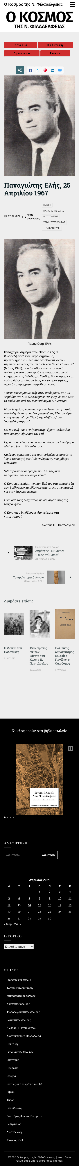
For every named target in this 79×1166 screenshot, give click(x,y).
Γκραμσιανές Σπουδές (20, 1052)
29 (39, 918)
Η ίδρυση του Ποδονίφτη (13, 650)
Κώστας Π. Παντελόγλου (21, 1028)
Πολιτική (55, 45)
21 (29, 911)
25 (70, 911)
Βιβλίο (11, 1092)
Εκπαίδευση (14, 1108)
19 (9, 911)
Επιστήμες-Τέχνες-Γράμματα (24, 1116)
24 (59, 911)
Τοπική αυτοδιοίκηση (20, 988)
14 (29, 905)
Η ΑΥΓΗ (47, 205)
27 (19, 918)
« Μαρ (8, 924)
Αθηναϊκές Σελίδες (18, 1004)
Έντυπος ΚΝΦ (15, 1140)
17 (59, 905)
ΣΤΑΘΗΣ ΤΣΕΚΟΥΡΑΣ (54, 222)
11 (70, 898)
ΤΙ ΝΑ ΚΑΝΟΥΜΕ (51, 228)
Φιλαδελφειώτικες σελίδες (23, 1012)
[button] (70, 748)
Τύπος (55, 53)
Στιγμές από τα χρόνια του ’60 (24, 1084)
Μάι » (17, 924)
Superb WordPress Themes (46, 1160)
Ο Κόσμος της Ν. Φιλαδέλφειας (33, 4)
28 (29, 918)
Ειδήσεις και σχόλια (19, 980)
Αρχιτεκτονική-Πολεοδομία (24, 1036)
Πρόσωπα (21, 53)
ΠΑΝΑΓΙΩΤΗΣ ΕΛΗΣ (53, 211)
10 (59, 898)
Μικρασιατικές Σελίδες (21, 995)
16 (49, 905)
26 (9, 918)
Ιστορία (20, 45)
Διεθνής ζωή (14, 1132)
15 (39, 905)
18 (70, 905)
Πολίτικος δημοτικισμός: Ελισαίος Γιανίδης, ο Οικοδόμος (64, 655)
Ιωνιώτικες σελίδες (19, 1020)
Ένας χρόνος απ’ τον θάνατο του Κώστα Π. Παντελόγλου (39, 655)
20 (19, 911)
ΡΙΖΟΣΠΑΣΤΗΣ (50, 216)
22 (39, 911)
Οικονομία (13, 1060)
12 (9, 905)
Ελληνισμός (14, 1124)
